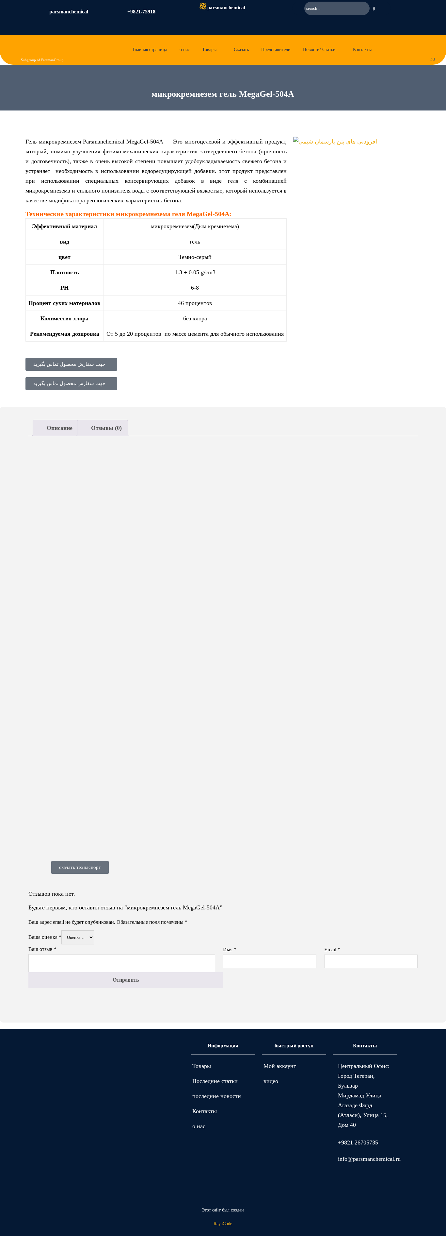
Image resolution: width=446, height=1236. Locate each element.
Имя (229, 949)
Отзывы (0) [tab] (105, 428)
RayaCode (223, 1223)
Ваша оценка (44, 937)
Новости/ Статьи (319, 49)
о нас (185, 49)
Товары (209, 49)
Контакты (362, 49)
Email (332, 949)
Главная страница (150, 49)
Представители (276, 49)
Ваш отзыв (42, 949)
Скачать (241, 49)
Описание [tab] (58, 428)
